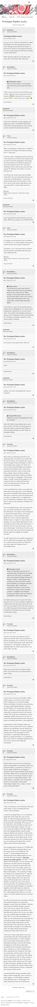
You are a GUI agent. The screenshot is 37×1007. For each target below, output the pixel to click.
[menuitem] (3, 1005)
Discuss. (6, 42)
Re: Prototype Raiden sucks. (14, 73)
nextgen (26, 1002)
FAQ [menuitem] (1, 13)
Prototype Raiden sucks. (14, 21)
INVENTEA (20, 1002)
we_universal (7, 1002)
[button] (29, 2)
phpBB (9, 1000)
